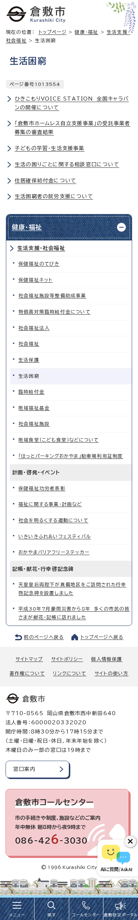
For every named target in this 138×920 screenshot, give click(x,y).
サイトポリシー (67, 659)
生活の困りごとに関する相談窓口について (67, 164)
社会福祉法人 (34, 328)
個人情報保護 (106, 659)
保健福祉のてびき (39, 263)
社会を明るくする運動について (53, 520)
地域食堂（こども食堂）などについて (58, 440)
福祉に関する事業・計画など (50, 504)
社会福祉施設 (34, 423)
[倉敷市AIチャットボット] (116, 858)
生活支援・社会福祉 (41, 248)
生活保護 (28, 360)
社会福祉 (28, 343)
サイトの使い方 (111, 673)
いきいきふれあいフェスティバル (54, 536)
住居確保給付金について (45, 180)
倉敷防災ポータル (121, 915)
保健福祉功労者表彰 (42, 488)
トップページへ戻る (102, 637)
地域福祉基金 (34, 408)
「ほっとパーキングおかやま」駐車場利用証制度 (70, 456)
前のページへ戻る (44, 637)
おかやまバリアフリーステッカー (53, 552)
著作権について (27, 673)
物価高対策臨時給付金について (54, 311)
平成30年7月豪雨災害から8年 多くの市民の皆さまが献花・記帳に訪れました (74, 613)
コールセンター (86, 915)
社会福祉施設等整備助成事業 (52, 295)
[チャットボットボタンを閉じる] (130, 841)
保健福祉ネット (35, 280)
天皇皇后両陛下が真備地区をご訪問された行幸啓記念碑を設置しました (72, 588)
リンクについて (69, 673)
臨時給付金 (31, 392)
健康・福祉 (86, 32)
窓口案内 (24, 769)
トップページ (53, 32)
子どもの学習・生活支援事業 (50, 148)
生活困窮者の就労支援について (54, 196)
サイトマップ (29, 659)
